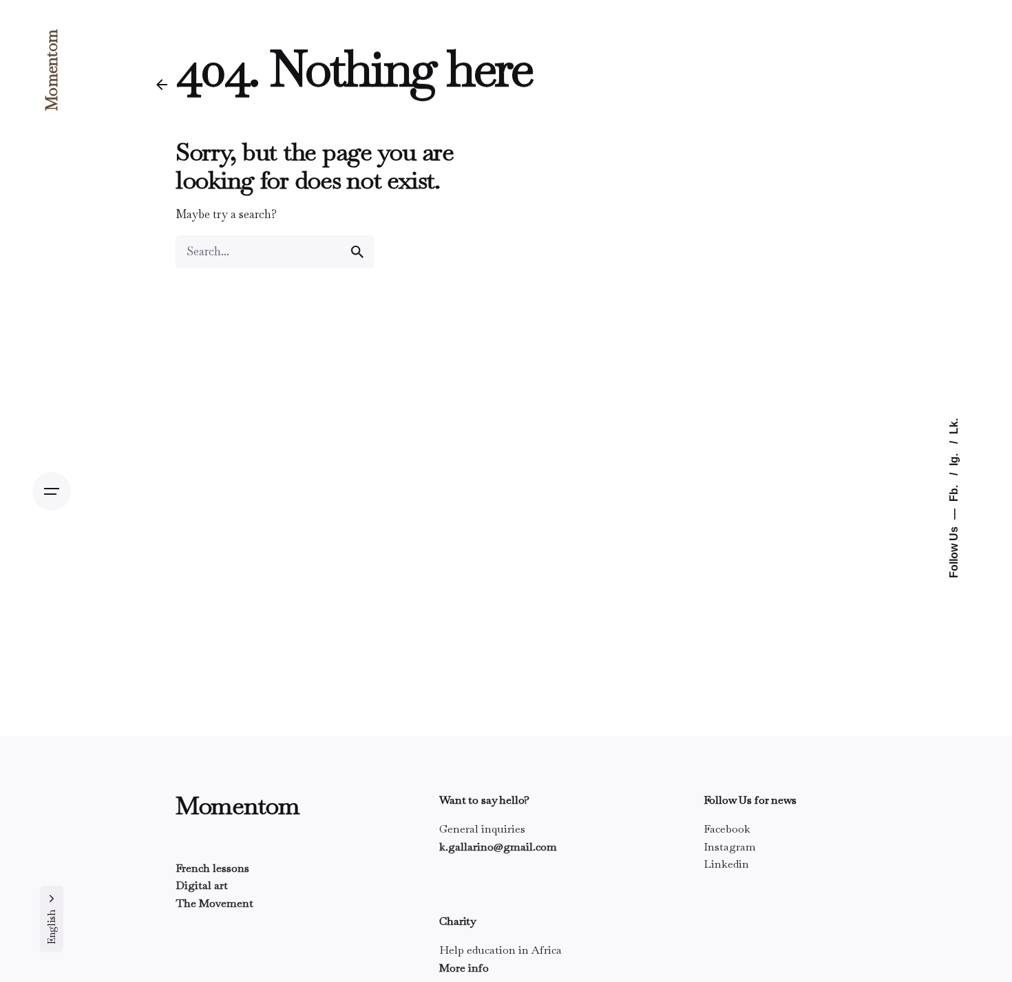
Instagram (730, 847)
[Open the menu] (51, 491)
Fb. (953, 492)
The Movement (214, 903)
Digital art (202, 885)
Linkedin (726, 864)
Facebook (727, 829)
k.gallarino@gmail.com (498, 847)
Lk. (953, 426)
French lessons (212, 868)
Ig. (953, 458)
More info (464, 968)
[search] (357, 251)
